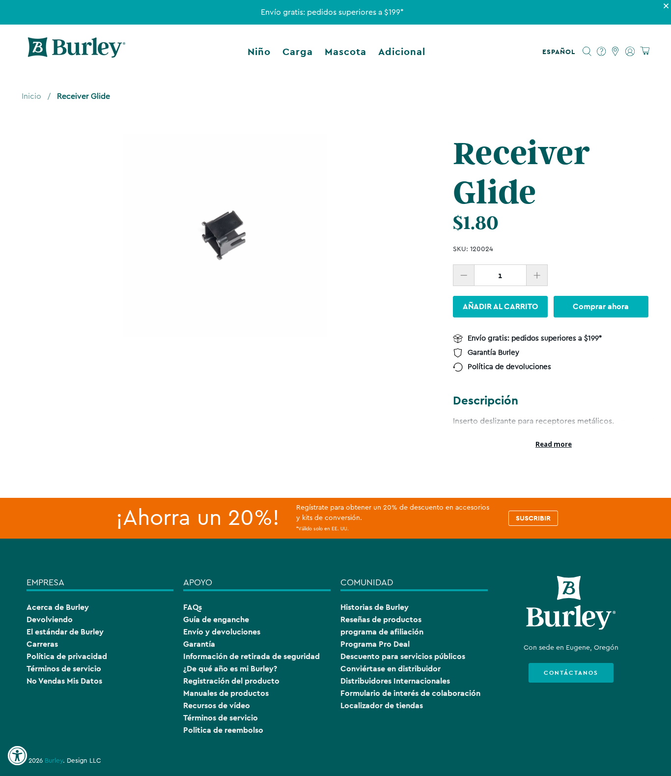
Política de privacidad (67, 656)
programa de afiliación (381, 632)
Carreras (42, 644)
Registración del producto (231, 681)
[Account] (630, 52)
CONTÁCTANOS (571, 673)
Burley (54, 760)
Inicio (31, 96)
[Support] (601, 52)
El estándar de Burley (65, 632)
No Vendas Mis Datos (64, 681)
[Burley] (77, 51)
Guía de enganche (216, 619)
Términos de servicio (64, 668)
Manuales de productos (226, 693)
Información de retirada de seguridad (251, 656)
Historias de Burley (374, 607)
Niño (259, 51)
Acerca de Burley (58, 607)
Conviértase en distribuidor (390, 668)
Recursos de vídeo (216, 705)
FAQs (192, 607)
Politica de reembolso (223, 730)
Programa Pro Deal (375, 644)
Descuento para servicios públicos (402, 656)
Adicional (401, 51)
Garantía (199, 644)
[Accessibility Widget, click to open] (17, 756)
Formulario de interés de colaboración (410, 693)
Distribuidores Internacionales (395, 681)
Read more (553, 444)
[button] (560, 51)
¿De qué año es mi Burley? (230, 668)
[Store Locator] (616, 52)
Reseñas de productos (380, 619)
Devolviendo (50, 619)
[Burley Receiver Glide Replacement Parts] (225, 235)
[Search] (587, 52)
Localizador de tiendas (381, 705)
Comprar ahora (601, 306)
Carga (297, 51)
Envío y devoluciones (221, 632)
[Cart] (644, 51)
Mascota (345, 51)
